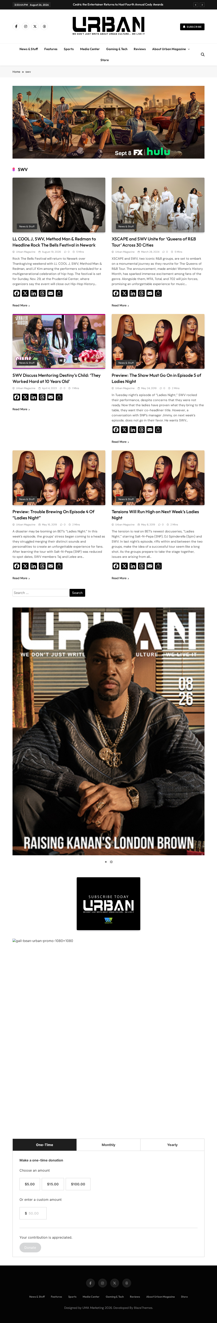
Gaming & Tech (116, 49)
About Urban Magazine (169, 49)
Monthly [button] (108, 1145)
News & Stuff (28, 49)
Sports (69, 49)
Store (104, 60)
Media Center (90, 49)
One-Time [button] (44, 1145)
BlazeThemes (143, 1308)
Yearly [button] (172, 1145)
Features (50, 49)
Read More (20, 305)
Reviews (140, 49)
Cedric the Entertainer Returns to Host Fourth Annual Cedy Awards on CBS (118, 4)
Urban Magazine (25, 252)
